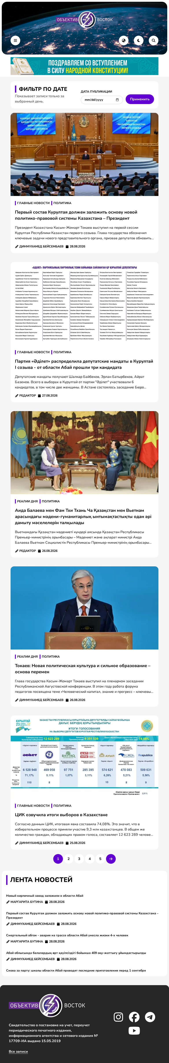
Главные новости (33, 203)
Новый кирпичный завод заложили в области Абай (44, 896)
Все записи (18, 1051)
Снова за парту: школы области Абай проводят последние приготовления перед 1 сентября (76, 970)
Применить (140, 99)
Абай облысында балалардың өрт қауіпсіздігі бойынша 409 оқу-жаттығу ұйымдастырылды (76, 953)
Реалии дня (27, 501)
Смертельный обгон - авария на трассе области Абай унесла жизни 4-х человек (67, 935)
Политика (62, 203)
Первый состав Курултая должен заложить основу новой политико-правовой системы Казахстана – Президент (76, 215)
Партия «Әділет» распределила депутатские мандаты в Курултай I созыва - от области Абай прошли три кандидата (84, 364)
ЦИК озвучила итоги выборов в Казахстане (61, 815)
